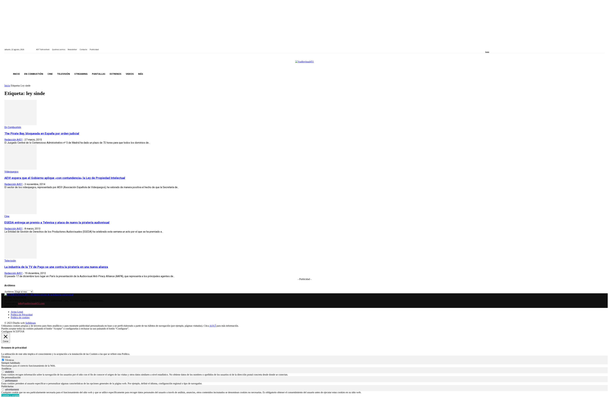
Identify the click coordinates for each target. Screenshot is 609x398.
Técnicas (9, 360)
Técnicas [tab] (5, 356)
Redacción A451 (13, 139)
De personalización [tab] (10, 377)
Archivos (9, 291)
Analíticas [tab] (6, 368)
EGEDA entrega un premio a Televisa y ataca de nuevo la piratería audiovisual (56, 222)
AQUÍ (212, 325)
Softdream (30, 323)
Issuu (487, 52)
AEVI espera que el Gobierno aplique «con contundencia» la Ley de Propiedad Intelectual (64, 178)
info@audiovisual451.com (31, 303)
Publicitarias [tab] (7, 386)
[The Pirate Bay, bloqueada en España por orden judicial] (20, 124)
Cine (6, 216)
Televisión (10, 260)
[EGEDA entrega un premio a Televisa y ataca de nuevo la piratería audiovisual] (20, 213)
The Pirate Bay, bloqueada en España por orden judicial (41, 133)
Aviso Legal (17, 311)
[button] (601, 74)
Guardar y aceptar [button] (10, 395)
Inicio (7, 85)
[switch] (3, 372)
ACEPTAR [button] (18, 331)
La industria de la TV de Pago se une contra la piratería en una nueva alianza (56, 267)
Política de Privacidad (22, 314)
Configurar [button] (6, 331)
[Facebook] (486, 47)
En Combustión (12, 127)
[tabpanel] (304, 365)
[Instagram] (490, 47)
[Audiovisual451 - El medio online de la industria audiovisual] (304, 63)
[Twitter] (497, 47)
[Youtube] (501, 47)
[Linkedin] (493, 47)
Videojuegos (11, 171)
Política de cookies (20, 317)
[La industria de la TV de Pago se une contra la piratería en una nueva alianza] (20, 257)
